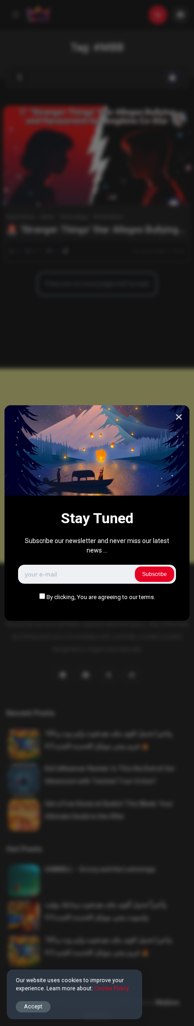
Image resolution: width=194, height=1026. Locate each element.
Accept (33, 1006)
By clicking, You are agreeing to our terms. (100, 597)
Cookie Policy (111, 988)
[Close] (179, 417)
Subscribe (154, 574)
